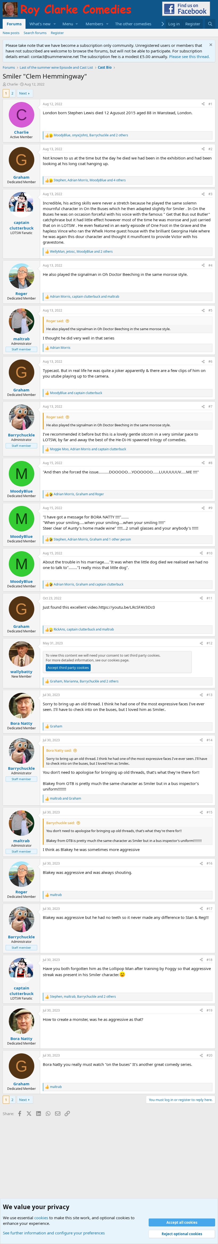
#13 (209, 695)
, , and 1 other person (92, 539)
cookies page (118, 660)
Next (23, 93)
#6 (210, 361)
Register (57, 32)
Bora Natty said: (59, 750)
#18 (209, 959)
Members (94, 23)
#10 (209, 553)
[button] (54, 24)
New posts (11, 32)
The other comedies (133, 23)
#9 (210, 508)
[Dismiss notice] (210, 45)
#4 (210, 265)
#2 (210, 149)
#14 (209, 740)
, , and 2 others (91, 135)
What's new (40, 23)
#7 (210, 406)
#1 (210, 104)
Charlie (12, 84)
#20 (209, 1055)
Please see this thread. (189, 56)
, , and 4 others (90, 180)
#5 (210, 310)
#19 (209, 1010)
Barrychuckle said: (60, 822)
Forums (14, 23)
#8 (210, 463)
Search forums (35, 32)
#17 (209, 908)
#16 (209, 863)
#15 (209, 812)
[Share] (203, 104)
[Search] (210, 24)
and (76, 393)
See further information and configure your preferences (54, 1232)
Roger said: (55, 320)
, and (84, 296)
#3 (210, 194)
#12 (209, 643)
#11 (209, 598)
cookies (41, 1217)
